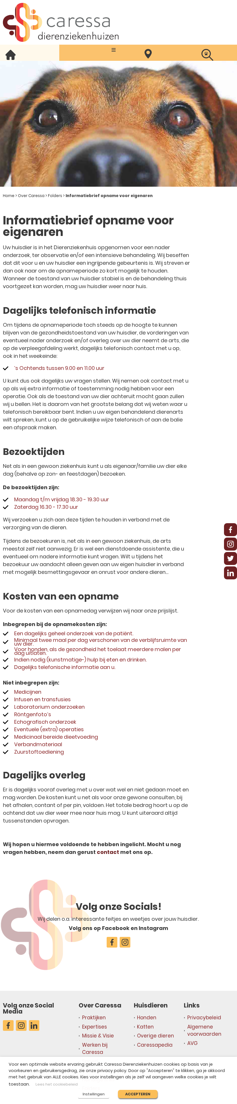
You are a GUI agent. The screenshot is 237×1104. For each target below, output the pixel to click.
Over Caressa (31, 196)
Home (8, 196)
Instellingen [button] (94, 1094)
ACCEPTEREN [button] (137, 1094)
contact (108, 852)
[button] (113, 50)
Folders (55, 196)
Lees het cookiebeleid (57, 1084)
